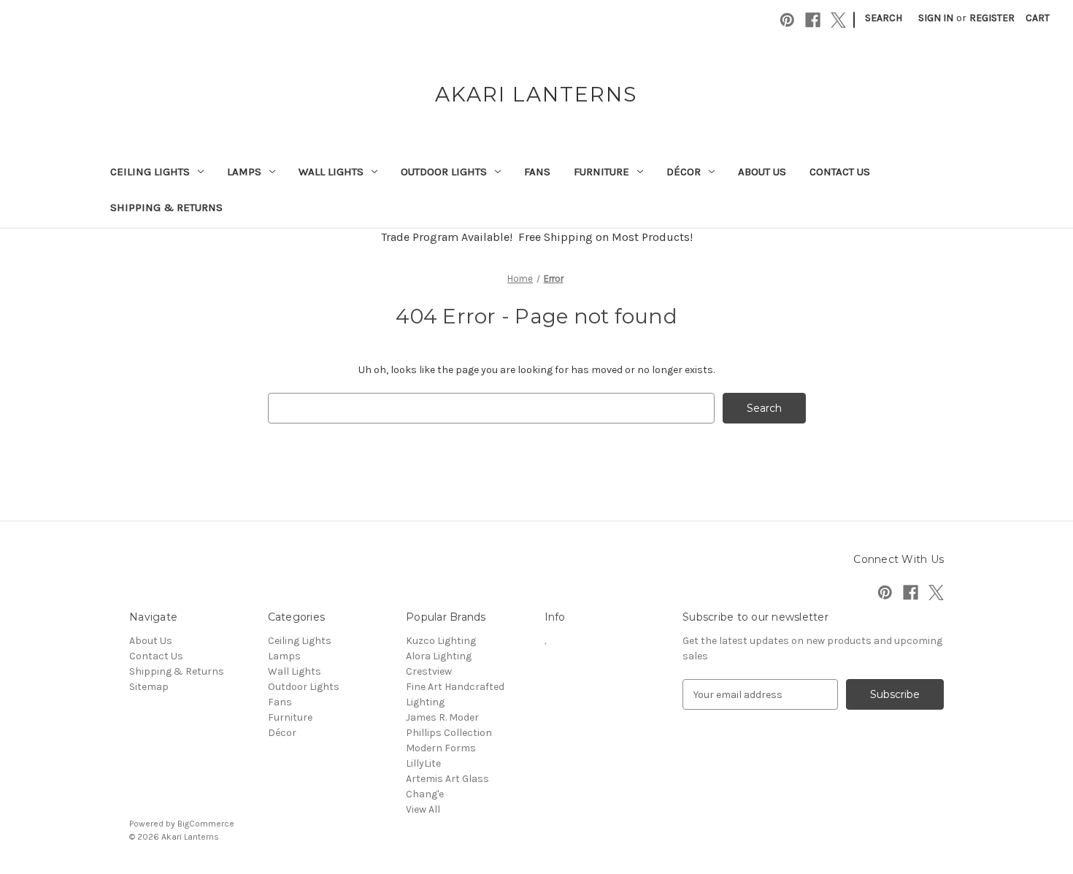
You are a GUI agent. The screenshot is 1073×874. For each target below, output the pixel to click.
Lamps (244, 171)
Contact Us (839, 171)
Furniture (601, 171)
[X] (838, 20)
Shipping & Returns (166, 207)
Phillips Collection (449, 733)
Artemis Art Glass (447, 779)
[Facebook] (812, 20)
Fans (537, 171)
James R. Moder (442, 717)
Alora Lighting (439, 656)
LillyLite (423, 763)
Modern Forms (441, 748)
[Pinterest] (787, 20)
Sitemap (149, 687)
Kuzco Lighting (441, 641)
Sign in (935, 18)
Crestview (429, 671)
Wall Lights (331, 171)
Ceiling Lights (150, 171)
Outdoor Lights (444, 171)
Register (992, 18)
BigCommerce (205, 824)
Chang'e (425, 794)
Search (883, 18)
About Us (762, 171)
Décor (683, 171)
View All (423, 809)
